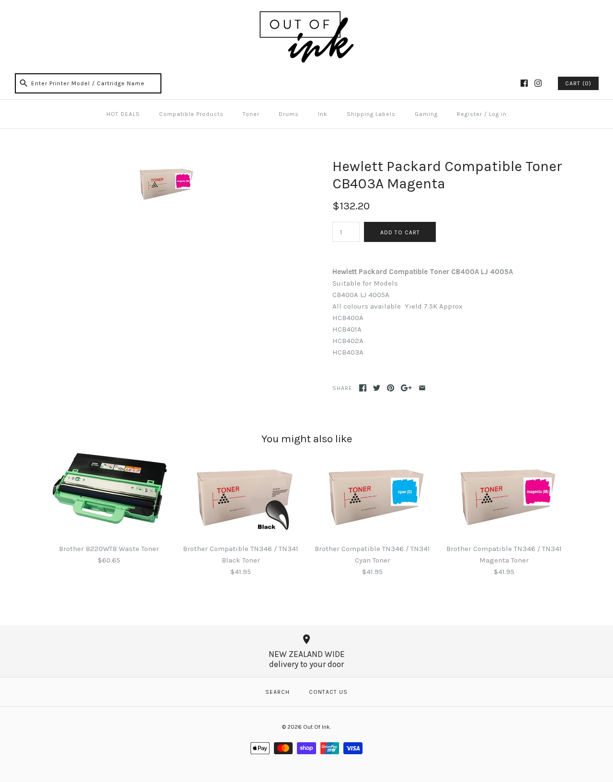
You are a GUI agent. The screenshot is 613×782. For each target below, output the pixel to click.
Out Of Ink (316, 727)
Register (469, 114)
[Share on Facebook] (362, 387)
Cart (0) (578, 83)
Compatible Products (191, 114)
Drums (289, 114)
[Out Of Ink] (306, 15)
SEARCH (277, 692)
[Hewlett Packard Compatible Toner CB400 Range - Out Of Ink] (164, 163)
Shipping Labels (371, 114)
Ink (323, 114)
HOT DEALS (123, 114)
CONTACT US (328, 692)
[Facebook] (524, 83)
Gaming (426, 114)
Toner (251, 114)
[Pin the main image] (390, 387)
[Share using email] (422, 387)
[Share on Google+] (406, 387)
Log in (498, 114)
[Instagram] (538, 83)
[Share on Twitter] (376, 387)
